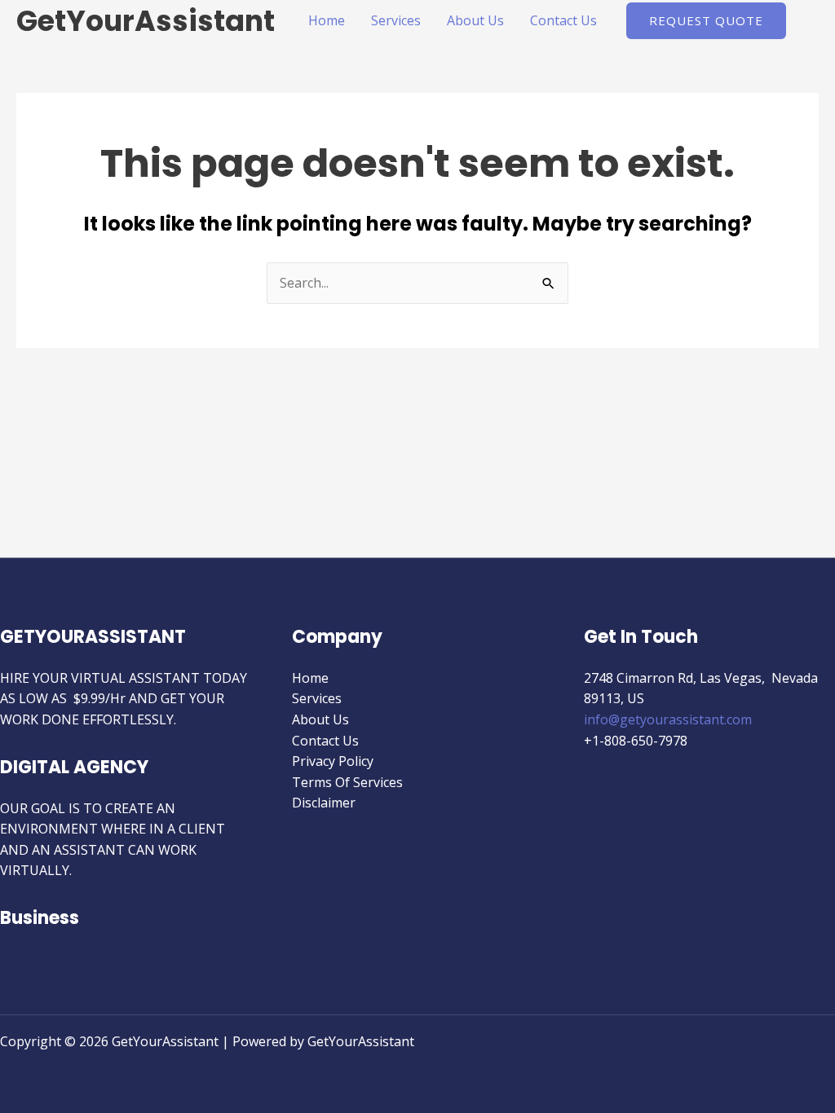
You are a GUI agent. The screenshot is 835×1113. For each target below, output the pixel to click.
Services (396, 20)
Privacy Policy (332, 761)
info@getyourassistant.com (668, 719)
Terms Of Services (347, 782)
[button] (706, 20)
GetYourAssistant (145, 21)
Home (326, 20)
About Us (475, 20)
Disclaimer (324, 803)
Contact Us (563, 20)
